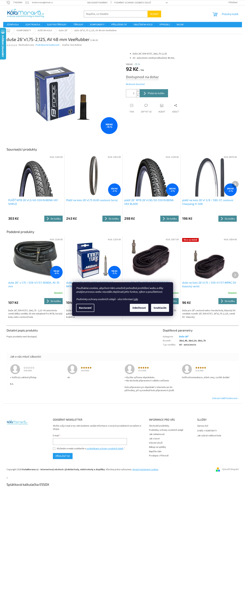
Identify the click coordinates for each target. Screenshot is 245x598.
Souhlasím (160, 308)
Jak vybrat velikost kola (209, 435)
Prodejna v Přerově (159, 455)
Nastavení (85, 308)
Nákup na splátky (157, 447)
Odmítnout (139, 308)
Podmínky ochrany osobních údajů (132, 2)
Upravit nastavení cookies (145, 469)
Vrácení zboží (155, 443)
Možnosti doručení (135, 84)
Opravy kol (202, 426)
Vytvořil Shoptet (230, 469)
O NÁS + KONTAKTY (207, 430)
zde (136, 299)
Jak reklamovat (157, 434)
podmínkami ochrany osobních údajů (105, 448)
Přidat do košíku (156, 93)
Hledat (154, 13)
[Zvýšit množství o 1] (138, 91)
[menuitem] (12, 24)
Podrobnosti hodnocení (47, 45)
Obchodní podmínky (97, 2)
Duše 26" (184, 336)
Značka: (72, 45)
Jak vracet (154, 438)
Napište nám (155, 451)
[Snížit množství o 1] (138, 95)
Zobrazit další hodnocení (224, 398)
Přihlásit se (63, 456)
